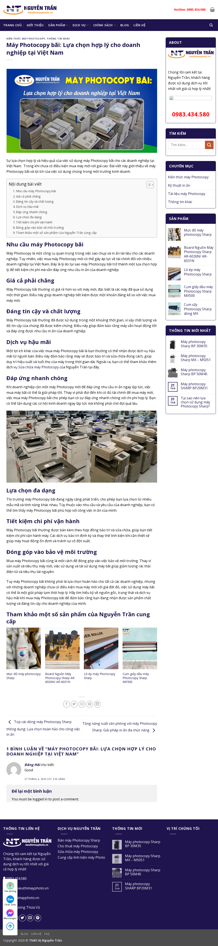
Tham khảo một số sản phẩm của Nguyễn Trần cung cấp (56, 233)
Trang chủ (12, 25)
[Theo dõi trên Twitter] (22, 917)
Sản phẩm (56, 25)
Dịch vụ (79, 25)
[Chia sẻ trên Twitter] (74, 704)
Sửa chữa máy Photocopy (38, 367)
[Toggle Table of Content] (148, 184)
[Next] (157, 660)
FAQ (47, 934)
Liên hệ (139, 25)
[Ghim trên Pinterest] (89, 704)
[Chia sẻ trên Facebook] (66, 704)
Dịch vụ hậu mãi (27, 207)
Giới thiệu (35, 25)
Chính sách (103, 25)
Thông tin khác (58, 38)
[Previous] (6, 660)
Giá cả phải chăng (28, 196)
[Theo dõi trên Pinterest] (37, 917)
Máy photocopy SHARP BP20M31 (194, 386)
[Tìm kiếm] (211, 25)
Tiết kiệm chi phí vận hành (34, 222)
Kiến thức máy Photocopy (25, 38)
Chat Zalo (10, 904)
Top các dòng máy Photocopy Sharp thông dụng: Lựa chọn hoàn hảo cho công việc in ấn (43, 728)
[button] (212, 9)
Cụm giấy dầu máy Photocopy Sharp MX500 (136, 678)
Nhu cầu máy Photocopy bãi (36, 191)
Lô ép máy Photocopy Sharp (99, 676)
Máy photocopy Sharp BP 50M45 (194, 372)
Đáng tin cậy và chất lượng (35, 201)
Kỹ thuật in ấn (179, 185)
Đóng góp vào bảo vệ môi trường (40, 228)
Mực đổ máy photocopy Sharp (23, 676)
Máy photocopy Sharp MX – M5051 (196, 358)
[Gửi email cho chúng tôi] (30, 917)
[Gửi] (209, 145)
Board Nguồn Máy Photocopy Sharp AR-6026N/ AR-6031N (60, 678)
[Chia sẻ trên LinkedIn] (97, 704)
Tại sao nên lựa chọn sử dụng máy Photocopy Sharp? (195, 402)
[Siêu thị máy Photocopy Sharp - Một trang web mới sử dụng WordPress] (29, 10)
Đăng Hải (32, 764)
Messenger (10, 918)
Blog (124, 25)
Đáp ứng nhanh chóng (31, 212)
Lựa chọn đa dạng (29, 217)
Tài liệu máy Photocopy (186, 193)
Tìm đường (10, 891)
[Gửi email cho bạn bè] (81, 704)
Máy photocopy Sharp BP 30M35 (194, 344)
